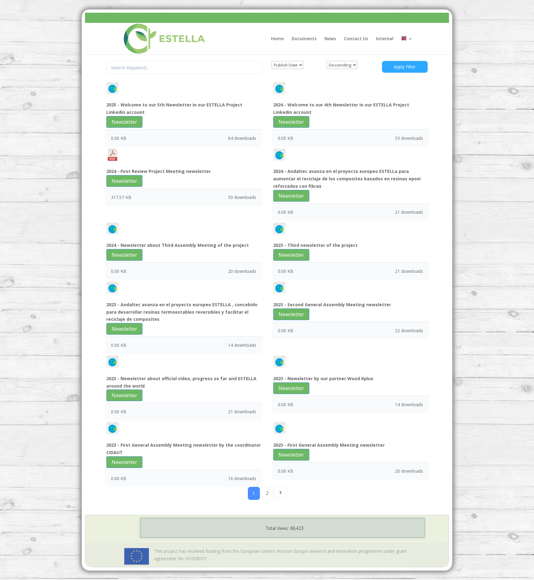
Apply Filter (405, 67)
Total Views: (278, 528)
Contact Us (356, 39)
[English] (407, 45)
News (330, 39)
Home (277, 39)
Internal (384, 39)
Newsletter (124, 121)
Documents (304, 39)
